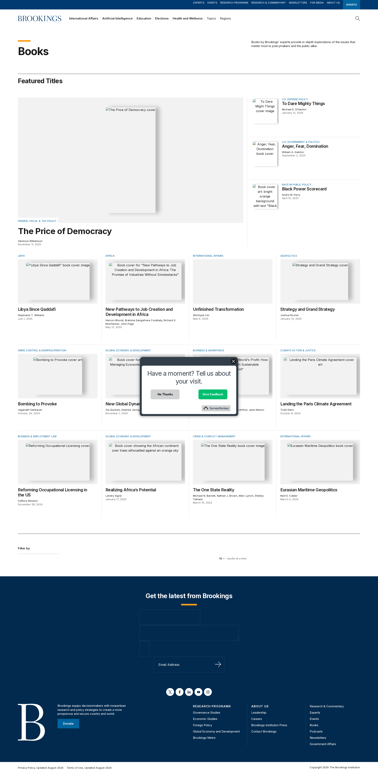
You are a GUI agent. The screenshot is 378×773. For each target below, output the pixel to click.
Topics (211, 18)
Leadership (258, 712)
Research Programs (234, 2)
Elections (162, 18)
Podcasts (316, 731)
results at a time (236, 558)
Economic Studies (205, 719)
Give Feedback (213, 394)
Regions (225, 18)
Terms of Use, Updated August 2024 (89, 767)
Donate (351, 4)
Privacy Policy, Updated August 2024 (40, 767)
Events (212, 2)
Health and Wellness (188, 18)
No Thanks (165, 394)
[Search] (357, 18)
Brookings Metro (204, 738)
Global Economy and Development (216, 731)
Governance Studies (206, 712)
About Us (333, 2)
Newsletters (298, 2)
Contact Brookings (263, 731)
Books (314, 725)
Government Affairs (323, 744)
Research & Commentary (268, 2)
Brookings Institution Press (269, 725)
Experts (198, 2)
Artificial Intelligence (117, 18)
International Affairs (83, 18)
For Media (317, 2)
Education (144, 18)
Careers (256, 719)
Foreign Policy (202, 725)
